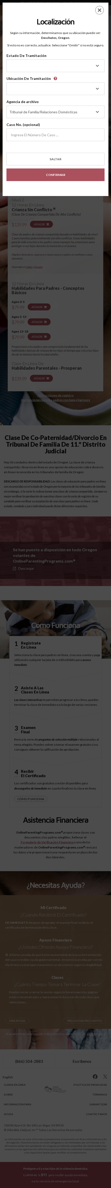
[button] (56, 77)
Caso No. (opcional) (23, 124)
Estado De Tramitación (26, 55)
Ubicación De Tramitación (28, 78)
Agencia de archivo (22, 101)
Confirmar (55, 175)
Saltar (55, 159)
